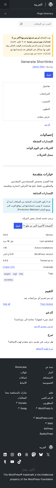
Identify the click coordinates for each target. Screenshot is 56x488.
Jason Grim (38, 66)
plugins (7, 274)
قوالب (23, 372)
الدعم (47, 124)
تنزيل (48, 74)
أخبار (50, 372)
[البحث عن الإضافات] (21, 24)
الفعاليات (22, 397)
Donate (21, 402)
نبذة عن (49, 367)
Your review (46, 303)
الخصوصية (48, 382)
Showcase (21, 367)
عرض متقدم (43, 116)
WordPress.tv (44, 408)
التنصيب (46, 101)
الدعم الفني (47, 397)
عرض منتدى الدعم (43, 326)
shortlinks (8, 280)
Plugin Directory (45, 13)
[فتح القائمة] (5, 4)
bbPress (48, 428)
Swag (22, 408)
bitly (21, 274)
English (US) (9, 267)
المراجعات (45, 93)
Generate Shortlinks (37, 62)
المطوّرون (48, 402)
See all (6, 303)
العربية (42, 447)
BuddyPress (46, 433)
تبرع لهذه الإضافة (44, 348)
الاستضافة (48, 377)
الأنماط (23, 382)
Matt (49, 423)
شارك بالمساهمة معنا (16, 392)
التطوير (46, 108)
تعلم (51, 392)
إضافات (23, 377)
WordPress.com (43, 418)
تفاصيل (46, 86)
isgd (15, 274)
